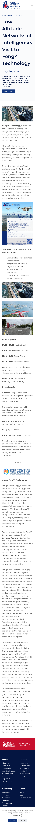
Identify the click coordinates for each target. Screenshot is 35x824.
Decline (22, 820)
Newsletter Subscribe (23, 744)
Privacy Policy (25, 798)
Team (4, 776)
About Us (5, 763)
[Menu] (32, 5)
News (22, 793)
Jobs (21, 795)
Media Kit (23, 771)
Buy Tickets (8, 91)
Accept (12, 820)
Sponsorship (24, 768)
